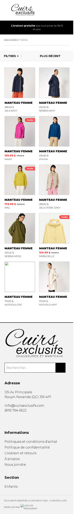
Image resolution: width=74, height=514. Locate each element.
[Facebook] (6, 419)
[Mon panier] (62, 10)
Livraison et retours (20, 453)
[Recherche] (55, 10)
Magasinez (11, 39)
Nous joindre (15, 464)
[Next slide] (68, 28)
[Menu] (6, 10)
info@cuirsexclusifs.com (24, 405)
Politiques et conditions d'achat (31, 442)
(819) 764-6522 (15, 410)
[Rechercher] (61, 368)
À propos (12, 459)
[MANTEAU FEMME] (20, 90)
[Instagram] (11, 419)
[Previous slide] (6, 28)
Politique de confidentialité (27, 447)
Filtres (10, 56)
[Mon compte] (68, 10)
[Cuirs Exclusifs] (37, 343)
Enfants (11, 486)
